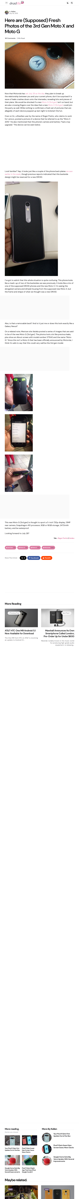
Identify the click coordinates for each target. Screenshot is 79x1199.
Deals (10, 1189)
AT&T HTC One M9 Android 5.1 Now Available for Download (20, 632)
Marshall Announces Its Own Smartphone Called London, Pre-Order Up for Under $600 (59, 633)
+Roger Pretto (62, 538)
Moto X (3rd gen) (55, 105)
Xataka (71, 538)
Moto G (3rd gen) (49, 102)
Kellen (13, 11)
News (46, 1189)
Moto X (35, 547)
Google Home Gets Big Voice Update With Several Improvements (12, 1170)
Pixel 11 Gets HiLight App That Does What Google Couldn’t (29, 1170)
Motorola (49, 547)
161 (10, 38)
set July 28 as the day (35, 93)
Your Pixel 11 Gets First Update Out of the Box (12, 1149)
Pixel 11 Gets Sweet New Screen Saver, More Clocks (28, 1150)
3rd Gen (11, 547)
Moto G (23, 547)
